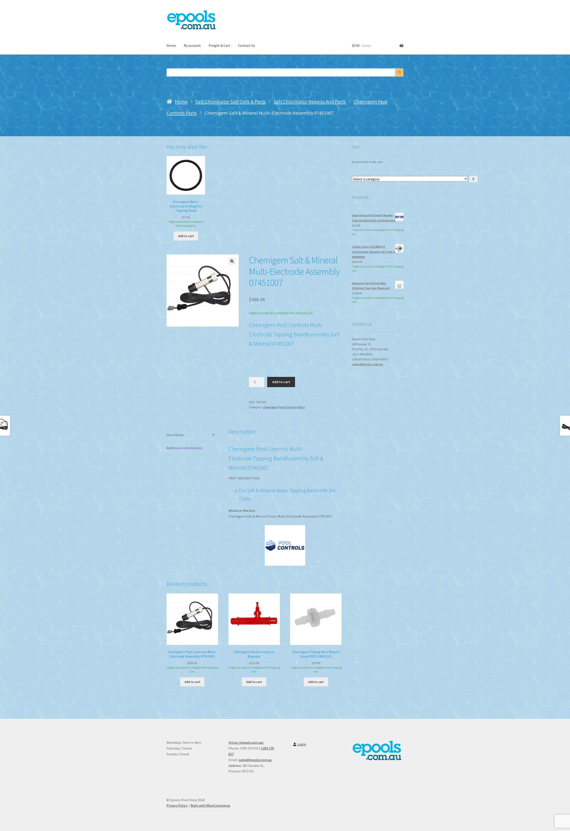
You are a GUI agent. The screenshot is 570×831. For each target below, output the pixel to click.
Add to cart (281, 382)
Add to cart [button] (186, 236)
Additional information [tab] (184, 448)
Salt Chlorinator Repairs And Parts (309, 101)
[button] (232, 261)
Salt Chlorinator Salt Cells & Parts (230, 101)
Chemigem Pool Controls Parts (284, 407)
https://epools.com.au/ (246, 742)
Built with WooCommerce (210, 805)
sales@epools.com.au (367, 364)
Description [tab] (175, 435)
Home (171, 45)
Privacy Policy (177, 805)
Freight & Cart (219, 45)
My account (192, 45)
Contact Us (246, 45)
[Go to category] (473, 179)
